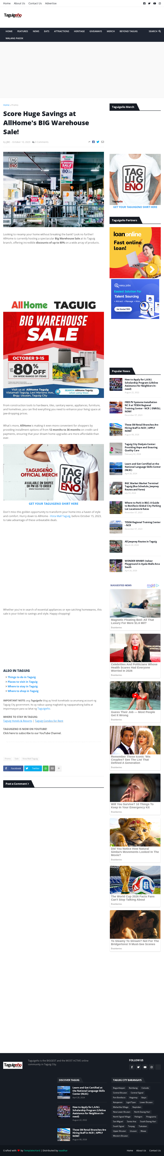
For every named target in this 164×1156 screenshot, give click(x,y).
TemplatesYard (32, 1150)
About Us (19, 3)
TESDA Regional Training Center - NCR (142, 524)
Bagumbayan (119, 1088)
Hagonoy (133, 1097)
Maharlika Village (120, 1107)
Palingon (138, 1116)
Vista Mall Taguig (60, 516)
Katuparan (117, 1102)
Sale (17, 758)
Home (7, 3)
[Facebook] (93, 141)
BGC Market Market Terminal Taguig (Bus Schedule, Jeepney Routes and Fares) (142, 486)
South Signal (118, 1126)
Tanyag (131, 1126)
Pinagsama (151, 1116)
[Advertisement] (102, 17)
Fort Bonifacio (119, 1097)
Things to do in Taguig (22, 677)
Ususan (133, 1131)
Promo (14, 104)
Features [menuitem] (22, 31)
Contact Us (35, 3)
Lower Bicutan (146, 1102)
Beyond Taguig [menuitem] (129, 31)
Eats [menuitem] (46, 31)
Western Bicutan (120, 1135)
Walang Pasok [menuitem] (14, 38)
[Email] (102, 141)
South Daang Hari (148, 1121)
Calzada (145, 1088)
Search (153, 31)
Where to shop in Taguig (23, 691)
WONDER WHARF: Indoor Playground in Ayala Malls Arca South (142, 564)
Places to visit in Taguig (22, 682)
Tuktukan (143, 1126)
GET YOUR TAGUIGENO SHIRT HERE (53, 504)
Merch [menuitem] (111, 31)
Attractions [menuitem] (61, 31)
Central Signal (137, 1092)
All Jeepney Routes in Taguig (141, 541)
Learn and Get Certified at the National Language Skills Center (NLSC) (143, 467)
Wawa (143, 1131)
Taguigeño (43, 708)
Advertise (51, 3)
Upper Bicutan (119, 1131)
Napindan (136, 1107)
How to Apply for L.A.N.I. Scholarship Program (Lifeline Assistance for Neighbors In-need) (141, 384)
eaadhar (63, 1150)
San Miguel (118, 1121)
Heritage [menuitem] (79, 31)
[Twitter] (98, 141)
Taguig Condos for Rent (49, 721)
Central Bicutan (120, 1092)
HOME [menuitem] (9, 31)
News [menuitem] (36, 31)
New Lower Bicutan (121, 1112)
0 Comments (42, 142)
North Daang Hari (142, 1112)
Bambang (133, 1088)
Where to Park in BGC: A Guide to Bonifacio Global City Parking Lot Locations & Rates (143, 505)
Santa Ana (131, 1121)
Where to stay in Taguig (23, 686)
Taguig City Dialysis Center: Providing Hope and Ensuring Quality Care (141, 447)
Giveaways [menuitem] (96, 31)
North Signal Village (122, 1116)
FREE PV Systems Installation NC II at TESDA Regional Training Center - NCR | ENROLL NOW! (142, 407)
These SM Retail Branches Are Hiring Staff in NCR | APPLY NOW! (141, 427)
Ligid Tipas (131, 1102)
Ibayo (143, 1097)
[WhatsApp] (46, 768)
